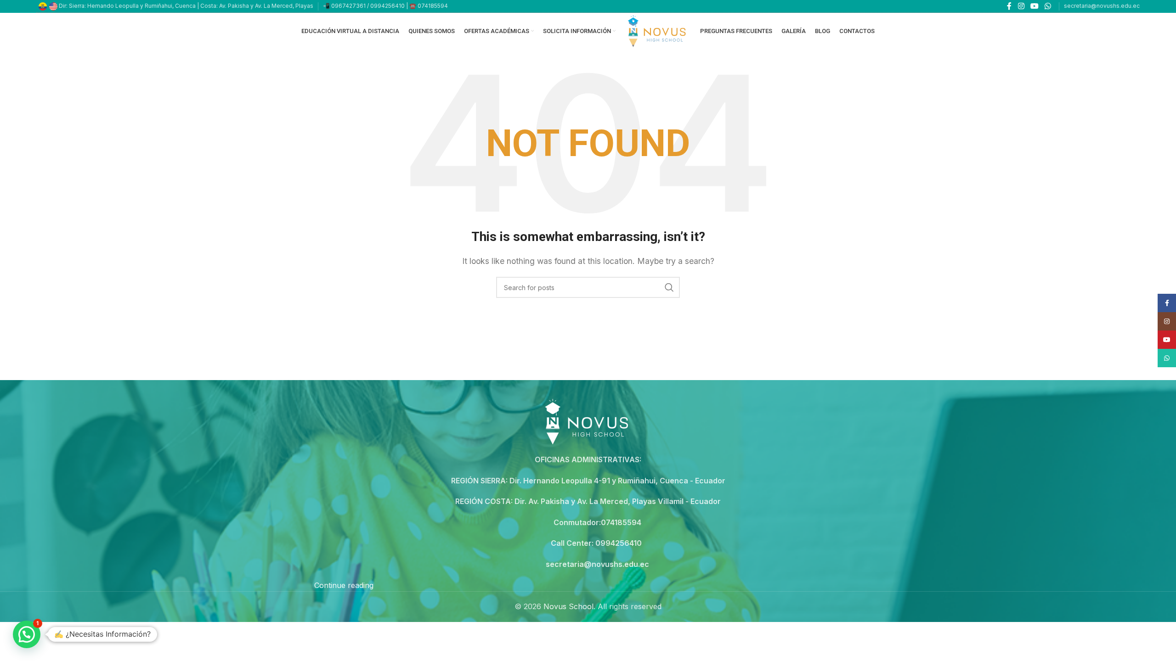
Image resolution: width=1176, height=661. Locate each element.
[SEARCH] (669, 287)
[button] (26, 634)
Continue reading (343, 585)
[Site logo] (658, 30)
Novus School (568, 606)
